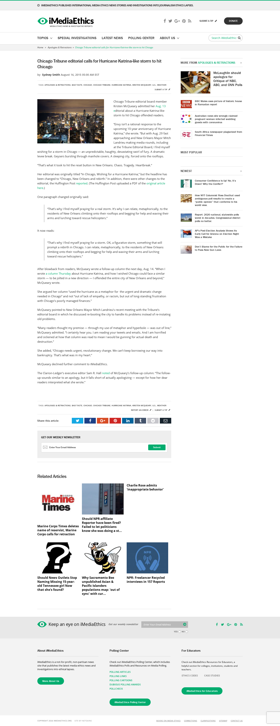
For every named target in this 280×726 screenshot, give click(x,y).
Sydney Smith (51, 74)
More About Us (50, 681)
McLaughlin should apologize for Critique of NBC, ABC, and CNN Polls (227, 79)
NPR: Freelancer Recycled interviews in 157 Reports (146, 580)
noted (106, 373)
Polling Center (141, 38)
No (183, 631)
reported (81, 183)
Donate (233, 21)
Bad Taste (77, 85)
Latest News (112, 38)
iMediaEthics (66, 21)
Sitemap (223, 720)
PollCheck (116, 688)
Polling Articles (120, 672)
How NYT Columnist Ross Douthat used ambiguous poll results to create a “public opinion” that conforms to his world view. (217, 200)
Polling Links (118, 676)
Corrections (190, 720)
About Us (167, 38)
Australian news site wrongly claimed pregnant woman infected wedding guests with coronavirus (216, 119)
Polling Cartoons (121, 680)
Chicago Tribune (101, 85)
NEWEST (186, 171)
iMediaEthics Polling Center (130, 702)
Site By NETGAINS (83, 720)
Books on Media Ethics (168, 720)
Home (40, 47)
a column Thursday (58, 273)
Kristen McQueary (141, 85)
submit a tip (206, 21)
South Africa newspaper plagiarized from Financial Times (218, 133)
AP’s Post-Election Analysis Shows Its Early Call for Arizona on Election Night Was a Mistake (217, 234)
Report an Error (140, 410)
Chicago (87, 85)
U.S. (154, 85)
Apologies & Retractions (60, 47)
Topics (42, 38)
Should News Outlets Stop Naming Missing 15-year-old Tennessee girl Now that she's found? (57, 584)
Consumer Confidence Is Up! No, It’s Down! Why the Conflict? (215, 182)
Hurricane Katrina (121, 85)
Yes (176, 631)
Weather (161, 85)
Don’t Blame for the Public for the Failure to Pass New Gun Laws (218, 248)
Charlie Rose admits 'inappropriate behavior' (145, 487)
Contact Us (237, 720)
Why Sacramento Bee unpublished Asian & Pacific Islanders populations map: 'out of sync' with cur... (101, 586)
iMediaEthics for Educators (202, 691)
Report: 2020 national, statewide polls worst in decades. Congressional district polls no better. (217, 218)
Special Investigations (77, 38)
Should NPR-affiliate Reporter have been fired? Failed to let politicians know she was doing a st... (102, 525)
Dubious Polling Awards (125, 684)
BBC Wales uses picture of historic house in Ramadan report (218, 102)
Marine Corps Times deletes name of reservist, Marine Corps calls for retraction (58, 530)
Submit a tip (161, 89)
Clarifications (208, 720)
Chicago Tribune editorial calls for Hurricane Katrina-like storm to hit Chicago (114, 47)
